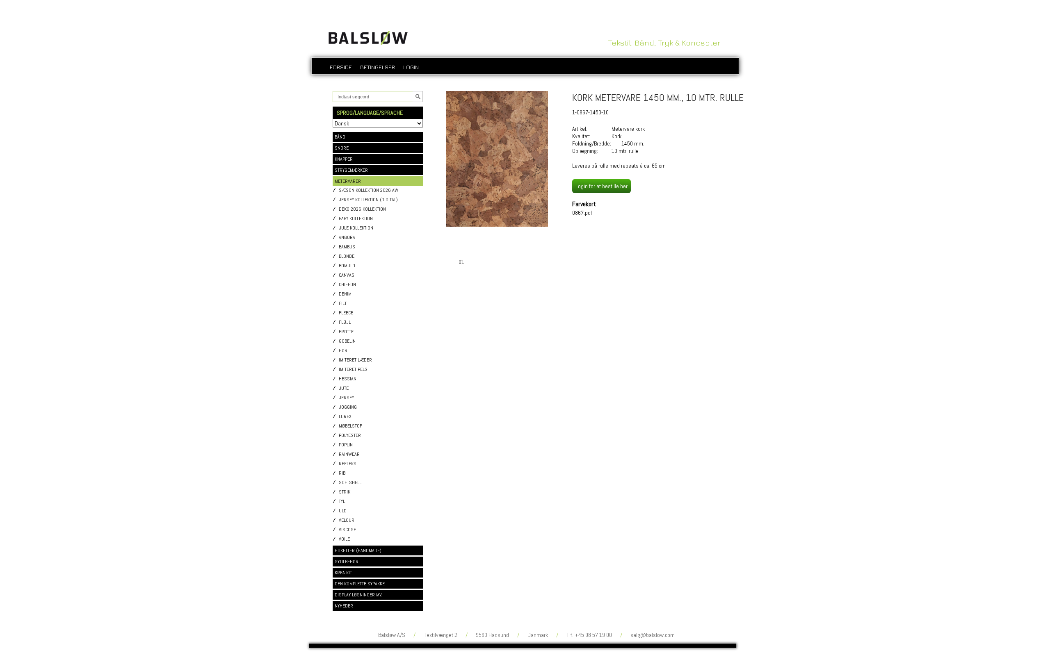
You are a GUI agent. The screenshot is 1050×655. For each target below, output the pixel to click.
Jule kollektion (356, 228)
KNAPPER (344, 159)
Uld (343, 511)
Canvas (346, 275)
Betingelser (377, 67)
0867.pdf (582, 212)
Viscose (347, 530)
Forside (341, 67)
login (411, 67)
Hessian (347, 379)
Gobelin (347, 341)
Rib (342, 473)
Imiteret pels (353, 369)
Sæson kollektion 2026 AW (368, 190)
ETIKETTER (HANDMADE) (358, 550)
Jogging (348, 407)
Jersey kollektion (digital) (368, 200)
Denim (345, 294)
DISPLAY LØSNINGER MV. (358, 594)
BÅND (340, 137)
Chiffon (347, 285)
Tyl (342, 501)
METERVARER (348, 181)
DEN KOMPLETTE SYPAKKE (360, 583)
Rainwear (349, 454)
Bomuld (347, 266)
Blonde (346, 256)
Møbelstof (350, 426)
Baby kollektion (356, 219)
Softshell (350, 483)
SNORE (342, 148)
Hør (343, 351)
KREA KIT (343, 572)
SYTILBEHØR (346, 561)
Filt (343, 303)
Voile (344, 539)
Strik (344, 492)
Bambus (347, 247)
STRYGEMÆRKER (351, 170)
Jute (344, 388)
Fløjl (345, 322)
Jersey (346, 398)
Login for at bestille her (601, 186)
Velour (346, 520)
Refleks (347, 464)
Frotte (346, 332)
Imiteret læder (355, 360)
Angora (347, 237)
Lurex (345, 417)
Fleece (346, 313)
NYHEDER (344, 606)
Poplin (346, 445)
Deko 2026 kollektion (362, 209)
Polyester (350, 435)
